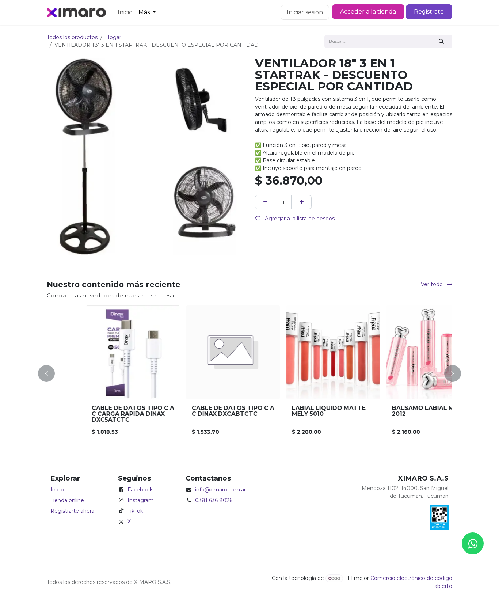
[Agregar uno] (301, 202)
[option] (249, 373)
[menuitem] (125, 12)
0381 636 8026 (213, 500)
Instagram (140, 500)
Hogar (113, 37)
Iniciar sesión (305, 12)
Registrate (429, 11)
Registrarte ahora (72, 511)
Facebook (140, 489)
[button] (51, 373)
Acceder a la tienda (368, 11)
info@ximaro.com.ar (220, 489)
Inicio (57, 489)
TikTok (135, 511)
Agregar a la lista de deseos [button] (299, 218)
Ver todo (432, 284)
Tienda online (67, 500)
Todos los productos (72, 37)
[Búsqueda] (441, 41)
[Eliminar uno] (265, 202)
